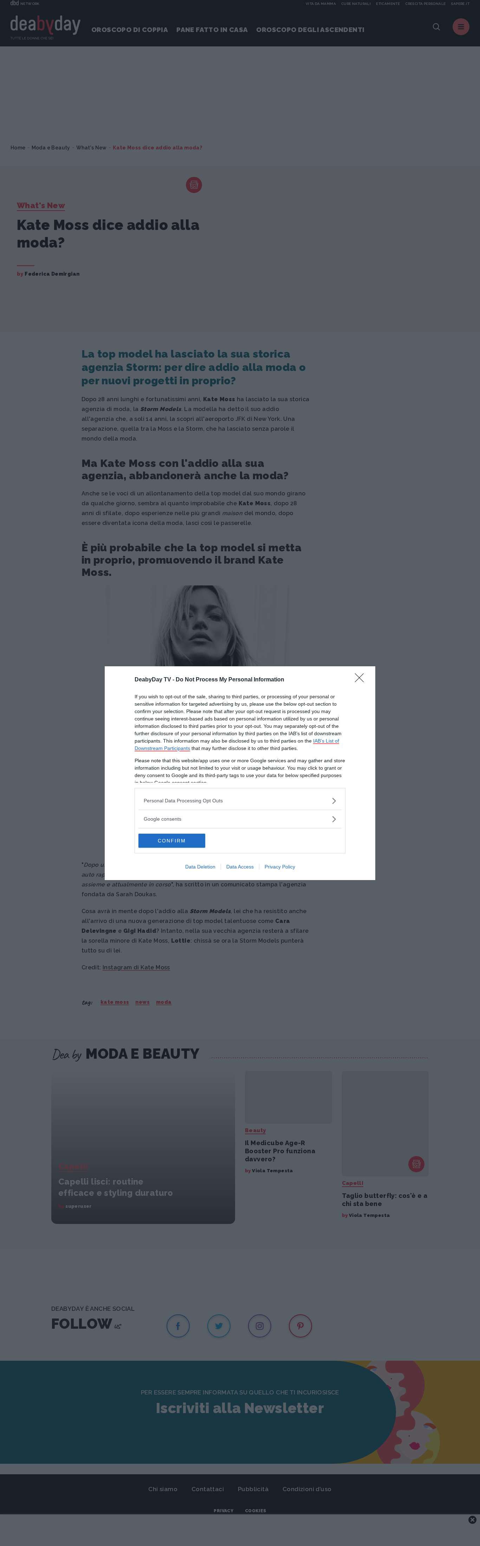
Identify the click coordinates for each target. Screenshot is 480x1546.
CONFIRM (172, 840)
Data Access (240, 867)
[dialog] (240, 773)
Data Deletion (200, 867)
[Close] (361, 680)
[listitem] (240, 800)
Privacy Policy (280, 867)
